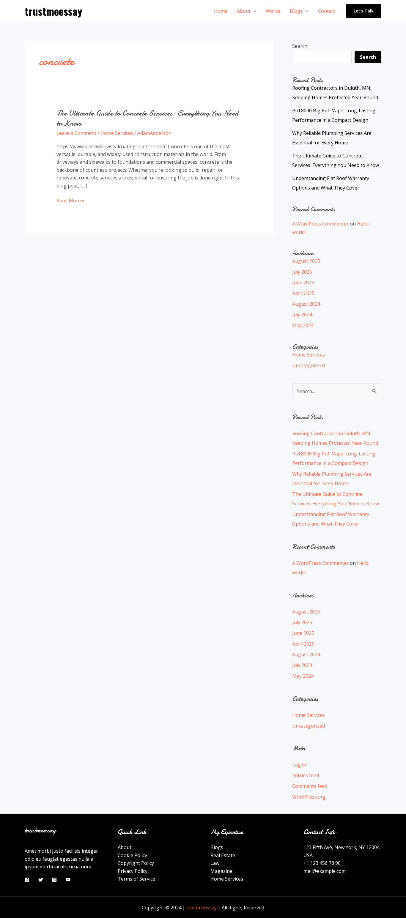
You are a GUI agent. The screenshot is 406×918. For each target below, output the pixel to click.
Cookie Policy (132, 855)
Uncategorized (308, 365)
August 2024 (306, 304)
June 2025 (303, 282)
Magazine (221, 871)
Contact (326, 11)
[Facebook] (27, 879)
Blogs (296, 11)
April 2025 (303, 293)
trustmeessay (53, 11)
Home (220, 11)
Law (214, 863)
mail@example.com (324, 871)
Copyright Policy (136, 863)
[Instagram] (54, 879)
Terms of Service (136, 879)
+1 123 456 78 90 (322, 863)
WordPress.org (309, 797)
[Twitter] (40, 879)
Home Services (116, 133)
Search (299, 46)
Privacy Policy (132, 871)
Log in (299, 764)
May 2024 (303, 325)
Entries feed (305, 775)
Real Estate (222, 855)
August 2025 (306, 261)
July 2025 (302, 272)
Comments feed (309, 786)
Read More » (70, 200)
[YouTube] (68, 879)
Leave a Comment (76, 133)
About (244, 11)
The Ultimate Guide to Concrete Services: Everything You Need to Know (147, 118)
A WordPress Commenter (320, 223)
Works (273, 11)
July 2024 (302, 314)
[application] (253, 11)
